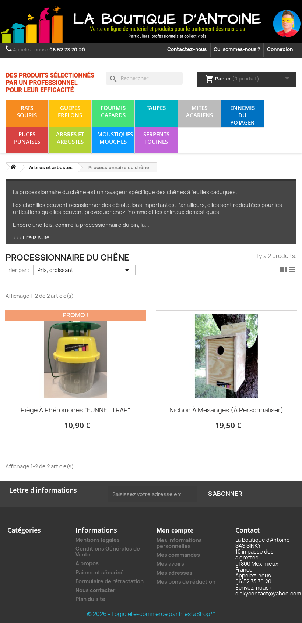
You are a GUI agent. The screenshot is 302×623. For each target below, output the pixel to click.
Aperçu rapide (75, 364)
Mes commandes (178, 554)
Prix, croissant (84, 270)
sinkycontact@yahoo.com (268, 593)
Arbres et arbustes (70, 137)
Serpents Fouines (156, 137)
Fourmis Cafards (113, 111)
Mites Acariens (199, 111)
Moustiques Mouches (115, 137)
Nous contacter (95, 590)
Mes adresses (174, 572)
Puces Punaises (27, 137)
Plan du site (90, 598)
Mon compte (175, 530)
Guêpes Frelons (70, 111)
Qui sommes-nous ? (237, 49)
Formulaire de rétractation (110, 581)
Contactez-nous (187, 49)
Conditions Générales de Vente (108, 551)
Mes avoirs (170, 563)
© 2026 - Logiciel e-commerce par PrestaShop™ (151, 614)
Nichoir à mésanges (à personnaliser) (226, 410)
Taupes (156, 107)
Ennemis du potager (242, 115)
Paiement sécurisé (100, 572)
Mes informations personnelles (179, 543)
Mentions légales (98, 539)
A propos (87, 563)
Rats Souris (27, 111)
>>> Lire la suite (31, 237)
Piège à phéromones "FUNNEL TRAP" (75, 410)
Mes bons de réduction (186, 581)
